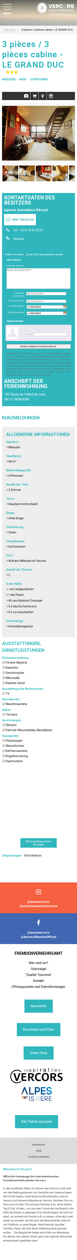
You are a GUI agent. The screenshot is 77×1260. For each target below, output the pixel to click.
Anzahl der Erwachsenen (19, 294)
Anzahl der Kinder (16, 301)
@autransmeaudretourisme (38, 906)
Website (18, 238)
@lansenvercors (38, 901)
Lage (43, 96)
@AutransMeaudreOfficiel (38, 937)
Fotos (26, 96)
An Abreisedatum (17, 306)
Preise (51, 96)
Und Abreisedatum (16, 312)
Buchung (34, 96)
